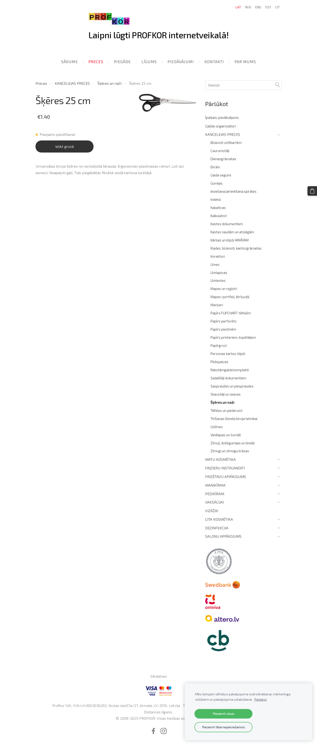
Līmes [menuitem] (215, 264)
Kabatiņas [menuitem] (218, 207)
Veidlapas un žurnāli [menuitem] (225, 435)
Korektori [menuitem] (217, 256)
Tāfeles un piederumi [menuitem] (226, 410)
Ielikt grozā (64, 146)
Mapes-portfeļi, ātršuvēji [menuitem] (229, 297)
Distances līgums (158, 712)
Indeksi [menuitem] (215, 199)
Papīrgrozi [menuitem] (218, 345)
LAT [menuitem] (238, 7)
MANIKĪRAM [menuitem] (215, 485)
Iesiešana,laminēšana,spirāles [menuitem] (233, 191)
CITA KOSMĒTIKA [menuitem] (219, 519)
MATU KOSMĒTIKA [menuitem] (220, 459)
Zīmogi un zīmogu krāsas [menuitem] (229, 451)
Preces (41, 83)
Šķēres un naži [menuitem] (222, 402)
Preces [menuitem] (95, 61)
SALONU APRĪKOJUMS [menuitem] (223, 536)
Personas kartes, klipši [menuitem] (227, 353)
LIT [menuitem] (277, 7)
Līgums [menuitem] (149, 61)
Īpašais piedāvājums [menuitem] (222, 117)
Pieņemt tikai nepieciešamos (223, 727)
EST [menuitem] (268, 7)
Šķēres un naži (109, 83)
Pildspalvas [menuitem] (219, 362)
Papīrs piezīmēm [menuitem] (223, 329)
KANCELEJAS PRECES (72, 83)
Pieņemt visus (223, 714)
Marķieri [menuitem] (216, 305)
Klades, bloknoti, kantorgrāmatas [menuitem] (236, 248)
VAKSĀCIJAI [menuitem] (214, 502)
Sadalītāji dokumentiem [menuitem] (228, 378)
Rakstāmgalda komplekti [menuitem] (229, 370)
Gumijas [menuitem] (216, 183)
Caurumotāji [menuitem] (219, 151)
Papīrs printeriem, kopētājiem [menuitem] (233, 337)
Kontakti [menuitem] (214, 61)
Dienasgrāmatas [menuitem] (223, 159)
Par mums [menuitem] (245, 61)
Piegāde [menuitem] (122, 61)
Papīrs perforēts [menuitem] (223, 321)
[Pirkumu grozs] (312, 191)
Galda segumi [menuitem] (220, 175)
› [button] (279, 134)
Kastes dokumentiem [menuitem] (226, 224)
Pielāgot (260, 699)
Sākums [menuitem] (69, 61)
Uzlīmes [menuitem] (216, 427)
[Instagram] (163, 731)
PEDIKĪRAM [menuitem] (214, 493)
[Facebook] (153, 731)
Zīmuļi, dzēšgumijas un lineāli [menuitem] (232, 443)
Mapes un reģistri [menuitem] (223, 288)
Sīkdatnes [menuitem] (158, 676)
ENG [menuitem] (258, 7)
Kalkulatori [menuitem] (218, 216)
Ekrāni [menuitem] (215, 167)
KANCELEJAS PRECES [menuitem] (222, 134)
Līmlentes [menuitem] (218, 280)
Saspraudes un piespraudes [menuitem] (231, 386)
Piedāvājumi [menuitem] (181, 61)
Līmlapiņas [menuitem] (218, 272)
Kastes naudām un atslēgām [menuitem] (232, 232)
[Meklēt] (277, 85)
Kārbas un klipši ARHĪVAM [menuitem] (229, 240)
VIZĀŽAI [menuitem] (211, 510)
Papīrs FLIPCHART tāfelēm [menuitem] (230, 313)
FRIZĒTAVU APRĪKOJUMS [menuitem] (225, 476)
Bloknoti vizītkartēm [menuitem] (226, 142)
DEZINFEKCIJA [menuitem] (216, 528)
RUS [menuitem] (248, 7)
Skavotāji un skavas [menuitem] (225, 394)
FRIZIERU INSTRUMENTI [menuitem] (225, 468)
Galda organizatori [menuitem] (220, 126)
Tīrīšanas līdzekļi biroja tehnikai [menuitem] (233, 418)
